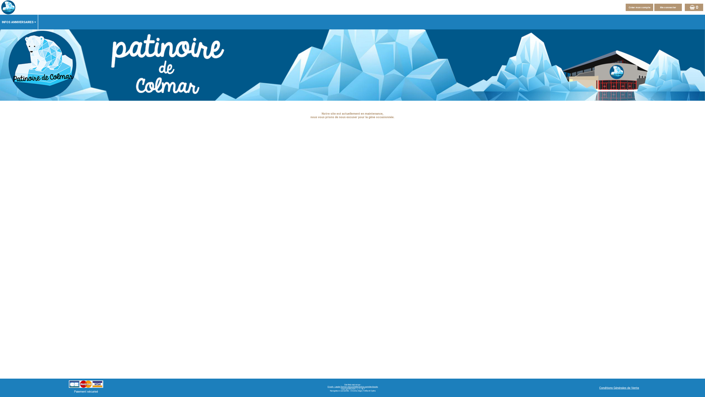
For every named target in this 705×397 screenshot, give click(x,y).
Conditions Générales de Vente (619, 388)
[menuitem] (19, 22)
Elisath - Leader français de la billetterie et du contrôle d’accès (353, 387)
